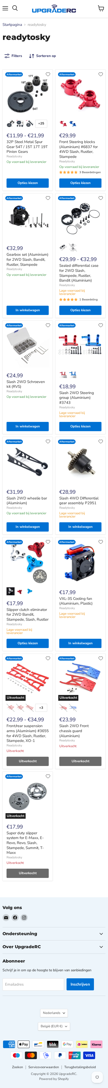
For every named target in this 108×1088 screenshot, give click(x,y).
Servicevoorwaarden (43, 1067)
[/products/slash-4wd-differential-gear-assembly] (80, 462)
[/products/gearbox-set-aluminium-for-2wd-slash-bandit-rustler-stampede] (28, 218)
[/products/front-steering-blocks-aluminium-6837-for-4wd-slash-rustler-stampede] (80, 95)
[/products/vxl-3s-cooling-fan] (80, 562)
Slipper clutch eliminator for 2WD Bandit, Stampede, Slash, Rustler (27, 614)
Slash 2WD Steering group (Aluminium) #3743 (76, 397)
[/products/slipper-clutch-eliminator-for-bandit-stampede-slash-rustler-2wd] (28, 562)
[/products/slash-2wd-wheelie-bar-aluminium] (28, 462)
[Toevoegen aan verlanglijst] (48, 74)
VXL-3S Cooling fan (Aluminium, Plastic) (76, 601)
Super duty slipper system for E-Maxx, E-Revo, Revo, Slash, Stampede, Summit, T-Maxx (25, 842)
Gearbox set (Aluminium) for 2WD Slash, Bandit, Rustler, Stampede (27, 259)
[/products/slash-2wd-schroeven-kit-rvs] (28, 346)
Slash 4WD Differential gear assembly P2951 (78, 501)
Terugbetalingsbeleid (80, 1067)
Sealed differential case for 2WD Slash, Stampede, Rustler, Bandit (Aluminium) (78, 273)
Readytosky (14, 156)
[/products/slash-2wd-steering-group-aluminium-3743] (80, 346)
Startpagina (12, 25)
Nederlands (51, 1013)
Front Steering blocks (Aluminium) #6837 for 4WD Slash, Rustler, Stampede (78, 149)
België (52, 1026)
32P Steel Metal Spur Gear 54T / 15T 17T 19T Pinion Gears (27, 146)
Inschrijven (80, 984)
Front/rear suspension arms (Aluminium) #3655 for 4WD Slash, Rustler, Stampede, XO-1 (28, 733)
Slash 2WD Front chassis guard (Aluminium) (74, 730)
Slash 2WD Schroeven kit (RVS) (26, 384)
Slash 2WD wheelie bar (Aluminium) (27, 501)
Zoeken (17, 1067)
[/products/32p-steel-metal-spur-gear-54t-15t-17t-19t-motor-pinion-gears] (28, 95)
